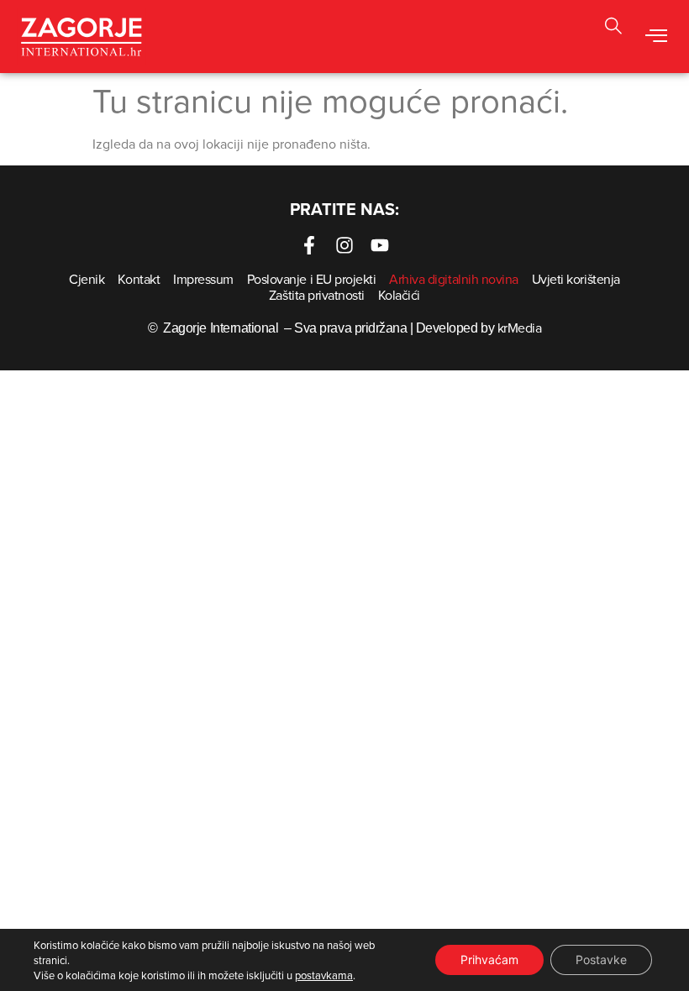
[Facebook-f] (309, 245)
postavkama (324, 975)
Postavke (601, 959)
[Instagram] (344, 245)
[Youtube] (380, 245)
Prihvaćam (489, 959)
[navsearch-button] (613, 28)
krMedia (519, 327)
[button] (655, 36)
